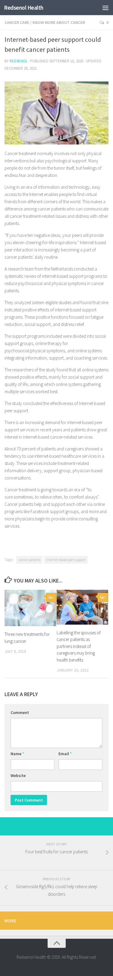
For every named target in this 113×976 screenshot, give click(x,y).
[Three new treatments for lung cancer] (30, 608)
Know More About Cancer (59, 22)
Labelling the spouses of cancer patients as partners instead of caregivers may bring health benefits (79, 646)
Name (17, 753)
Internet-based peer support (66, 559)
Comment (20, 712)
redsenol (18, 61)
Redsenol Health (23, 7)
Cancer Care (17, 22)
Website (18, 775)
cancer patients (29, 559)
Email (65, 753)
